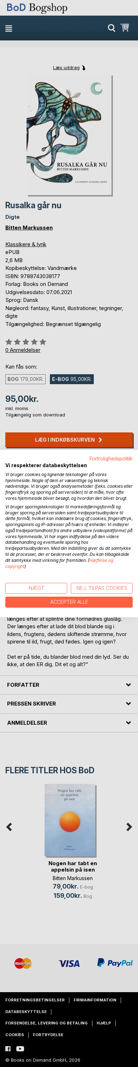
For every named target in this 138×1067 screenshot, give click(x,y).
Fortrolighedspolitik (111, 458)
